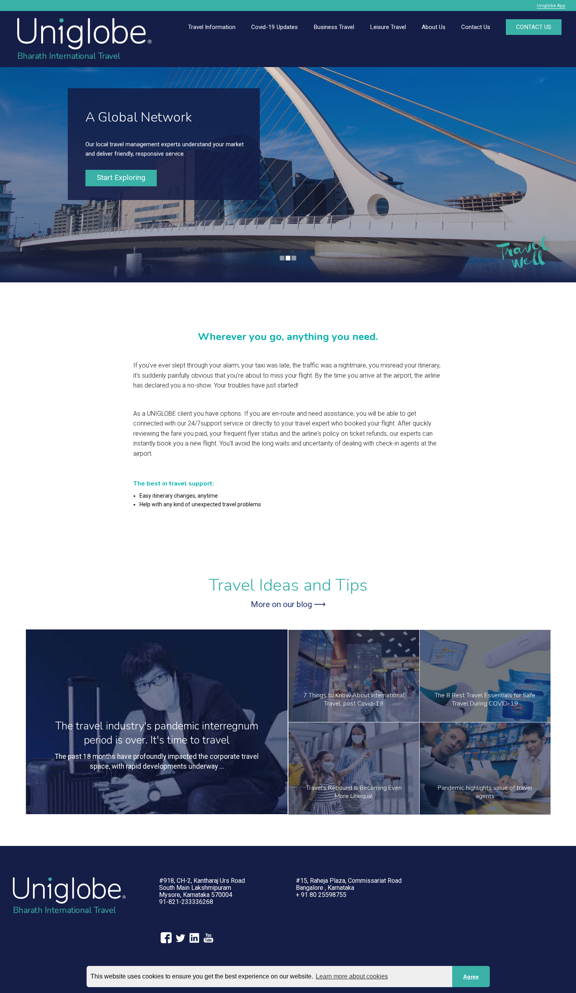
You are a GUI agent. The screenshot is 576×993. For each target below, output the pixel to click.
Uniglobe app (551, 5)
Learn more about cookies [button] (352, 976)
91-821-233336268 (186, 902)
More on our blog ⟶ (288, 604)
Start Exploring (121, 177)
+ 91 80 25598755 (321, 894)
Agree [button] (471, 976)
